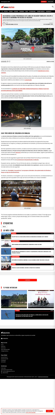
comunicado (28, 80)
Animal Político (4, 353)
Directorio (3, 344)
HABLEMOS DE (48, 11)
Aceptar (49, 411)
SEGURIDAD (22, 11)
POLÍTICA (6, 11)
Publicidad (3, 364)
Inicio (2, 341)
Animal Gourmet (4, 355)
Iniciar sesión (50, 1)
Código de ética (4, 347)
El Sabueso (3, 357)
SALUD (26, 11)
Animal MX (3, 358)
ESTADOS (11, 11)
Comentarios (27, 276)
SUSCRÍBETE (44, 1)
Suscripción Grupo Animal (6, 366)
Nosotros (3, 343)
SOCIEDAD (16, 11)
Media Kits (5, 335)
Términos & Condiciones (43, 373)
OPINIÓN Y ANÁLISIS (40, 11)
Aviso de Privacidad (30, 412)
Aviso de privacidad (5, 346)
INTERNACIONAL (32, 11)
